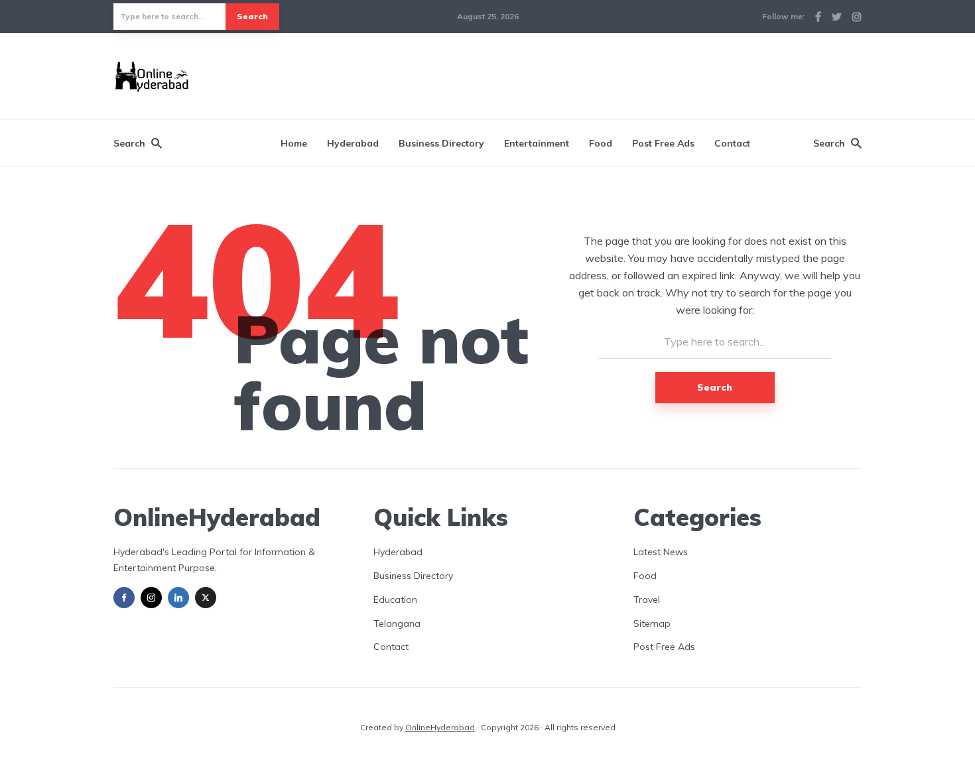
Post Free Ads (663, 143)
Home (294, 143)
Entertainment (536, 143)
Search (252, 16)
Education (395, 600)
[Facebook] (124, 597)
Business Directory (441, 143)
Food (600, 143)
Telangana (397, 623)
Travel (646, 600)
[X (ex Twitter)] (205, 597)
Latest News (660, 552)
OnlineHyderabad (440, 727)
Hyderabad (353, 143)
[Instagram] (151, 597)
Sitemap (652, 623)
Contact (732, 143)
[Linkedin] (178, 597)
